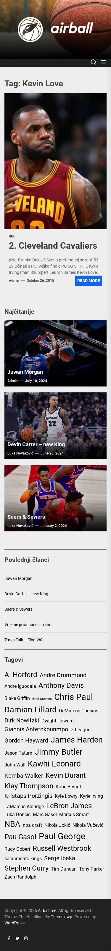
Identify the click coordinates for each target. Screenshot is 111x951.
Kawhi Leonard (54, 764)
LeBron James (69, 806)
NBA (12, 824)
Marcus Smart (74, 814)
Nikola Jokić (57, 825)
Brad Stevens (42, 699)
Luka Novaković (20, 453)
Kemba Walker (23, 775)
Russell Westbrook (62, 848)
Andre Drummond (63, 675)
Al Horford (20, 675)
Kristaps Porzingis (28, 795)
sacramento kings (23, 858)
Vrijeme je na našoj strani (27, 624)
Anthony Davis (61, 685)
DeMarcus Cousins (78, 711)
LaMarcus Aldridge (24, 806)
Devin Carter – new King (36, 444)
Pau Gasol (20, 837)
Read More (88, 280)
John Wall (14, 765)
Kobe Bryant (68, 787)
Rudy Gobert (17, 849)
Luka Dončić (17, 814)
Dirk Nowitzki (21, 720)
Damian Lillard (30, 709)
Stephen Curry (26, 868)
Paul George (62, 836)
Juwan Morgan (25, 372)
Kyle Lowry (66, 796)
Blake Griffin (17, 698)
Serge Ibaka (59, 858)
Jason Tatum (18, 753)
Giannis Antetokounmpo (36, 729)
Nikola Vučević (88, 825)
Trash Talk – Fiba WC (23, 640)
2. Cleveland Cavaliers (53, 245)
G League (80, 729)
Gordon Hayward (26, 740)
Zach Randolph (20, 877)
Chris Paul (73, 697)
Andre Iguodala (20, 686)
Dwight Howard (57, 721)
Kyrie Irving (91, 796)
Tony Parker (91, 869)
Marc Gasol (45, 814)
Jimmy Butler (58, 752)
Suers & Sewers (26, 517)
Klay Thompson (28, 786)
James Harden (77, 740)
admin (14, 281)
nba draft (32, 825)
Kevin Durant (66, 775)
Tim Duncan (64, 869)
